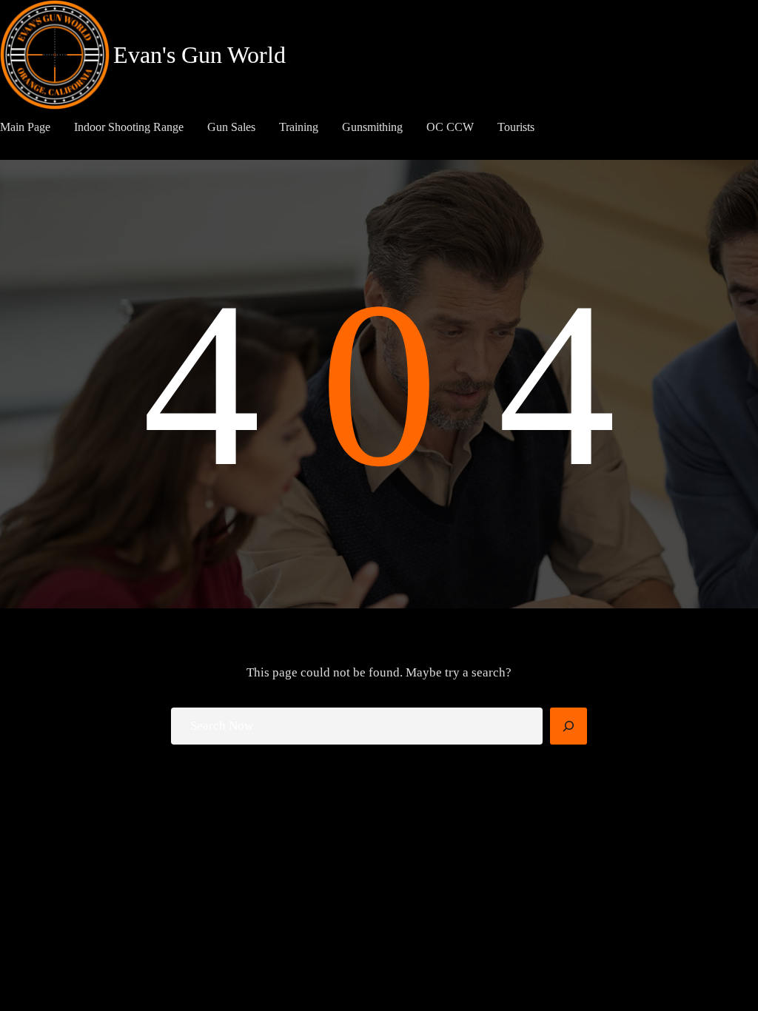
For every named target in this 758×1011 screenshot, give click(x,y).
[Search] (568, 726)
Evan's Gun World (199, 54)
